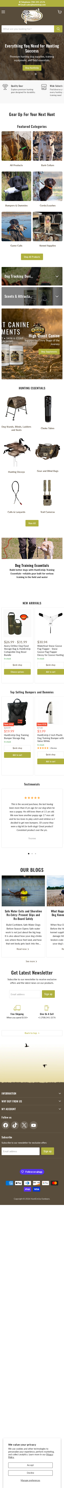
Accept (30, 1465)
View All (32, 523)
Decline (30, 1472)
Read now (22, 949)
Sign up (48, 994)
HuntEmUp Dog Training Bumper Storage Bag (16, 736)
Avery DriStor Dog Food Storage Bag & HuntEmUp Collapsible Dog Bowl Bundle (17, 650)
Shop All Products (32, 256)
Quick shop (17, 664)
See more (30, 961)
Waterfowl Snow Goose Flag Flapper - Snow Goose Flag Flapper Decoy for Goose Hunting (50, 650)
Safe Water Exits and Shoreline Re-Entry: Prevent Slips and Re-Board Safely (23, 915)
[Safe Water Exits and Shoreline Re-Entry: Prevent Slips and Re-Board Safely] (23, 890)
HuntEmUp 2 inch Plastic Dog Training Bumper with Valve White (50, 738)
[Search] (58, 28)
